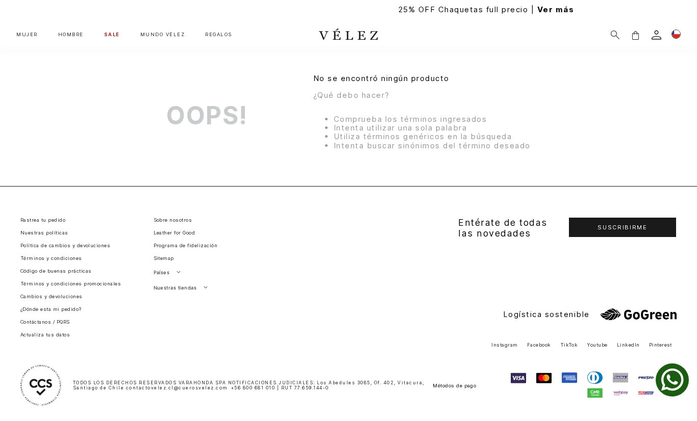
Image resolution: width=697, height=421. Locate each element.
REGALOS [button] (218, 34)
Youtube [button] (597, 345)
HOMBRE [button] (71, 34)
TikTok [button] (569, 345)
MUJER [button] (27, 34)
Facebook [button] (539, 345)
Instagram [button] (504, 345)
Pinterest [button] (660, 345)
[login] (656, 35)
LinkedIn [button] (628, 345)
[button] (635, 34)
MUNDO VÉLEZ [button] (162, 34)
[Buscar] (615, 35)
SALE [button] (112, 34)
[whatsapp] (672, 380)
